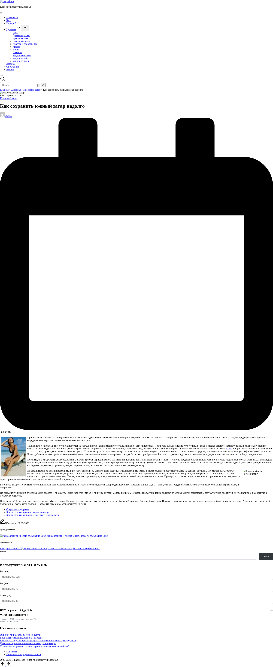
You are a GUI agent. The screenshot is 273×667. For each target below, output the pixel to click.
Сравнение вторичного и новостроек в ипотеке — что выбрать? (34, 646)
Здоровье (16, 89)
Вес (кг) (4, 583)
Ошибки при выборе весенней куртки (20, 634)
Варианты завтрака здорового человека (21, 637)
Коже (229, 448)
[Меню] (1, 12)
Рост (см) (4, 571)
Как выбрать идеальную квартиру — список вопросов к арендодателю (38, 640)
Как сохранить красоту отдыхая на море (28, 512)
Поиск (3, 551)
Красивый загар (32, 89)
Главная (4, 89)
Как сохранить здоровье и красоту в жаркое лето (32, 515)
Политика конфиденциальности (23, 654)
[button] (38, 85)
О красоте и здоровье (17, 509)
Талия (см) (5, 595)
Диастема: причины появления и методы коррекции (28, 643)
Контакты (11, 651)
